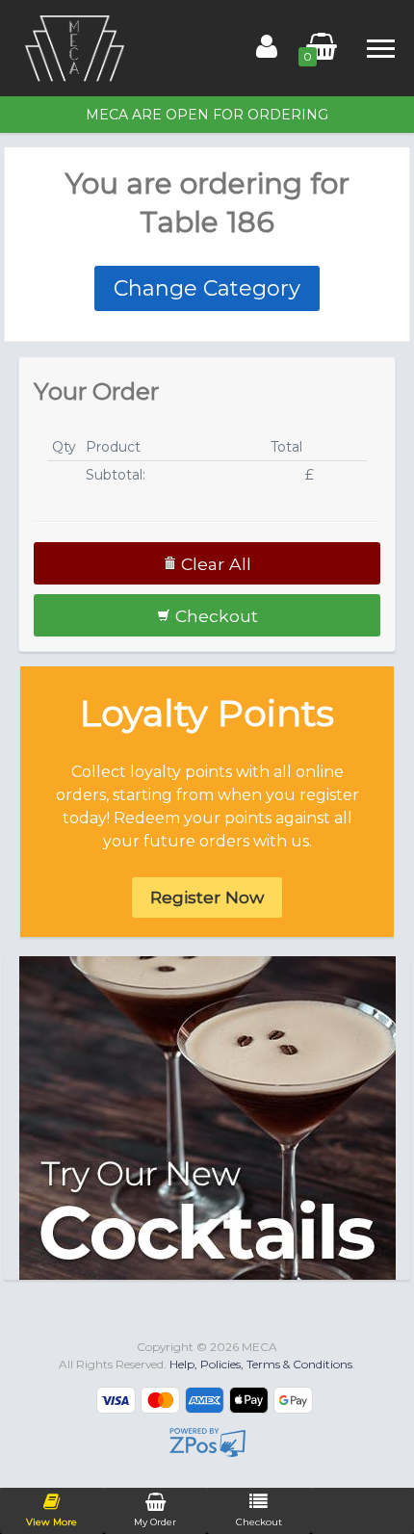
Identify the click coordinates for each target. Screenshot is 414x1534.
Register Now (207, 897)
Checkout (214, 616)
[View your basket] (321, 51)
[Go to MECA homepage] (74, 47)
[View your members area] (279, 51)
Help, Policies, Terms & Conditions (260, 1364)
